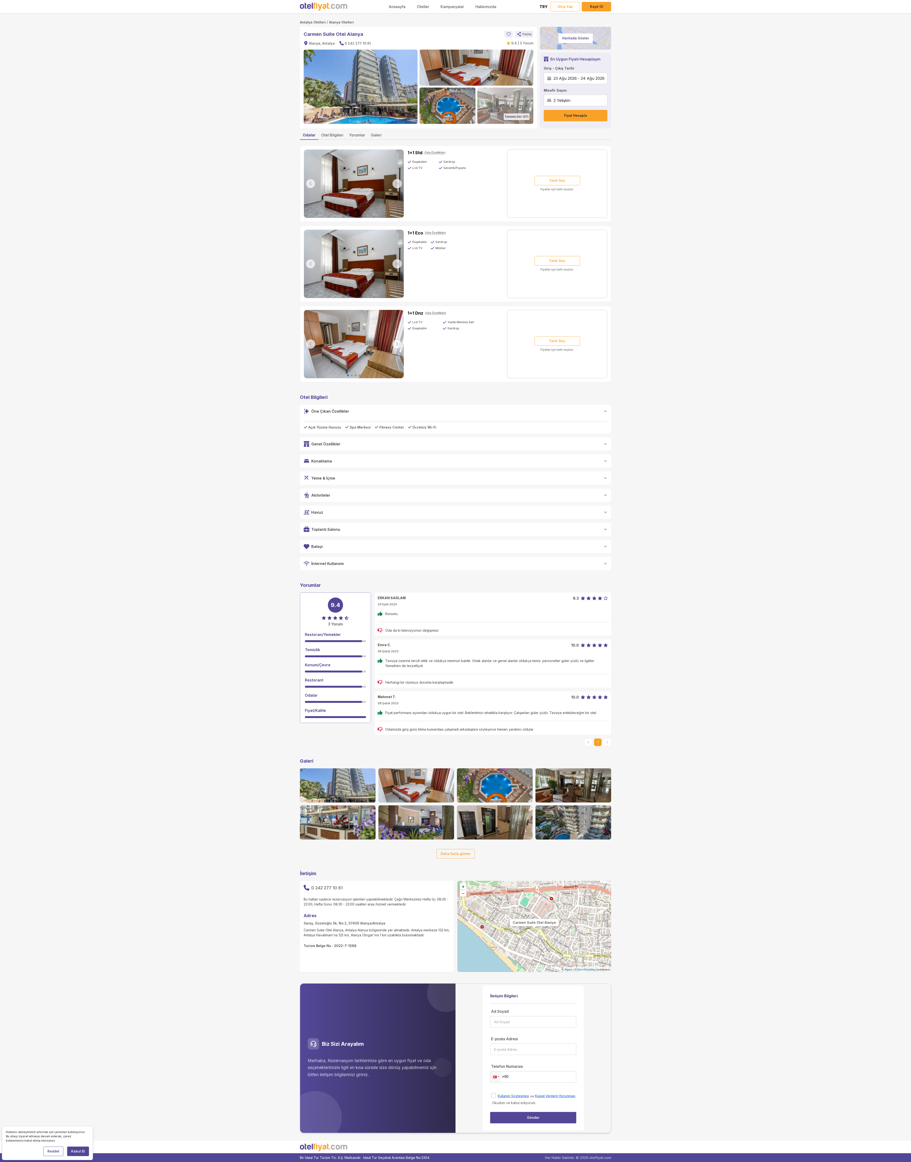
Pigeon (568, 969)
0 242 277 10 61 (358, 43)
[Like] (508, 34)
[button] (524, 34)
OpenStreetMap (586, 969)
